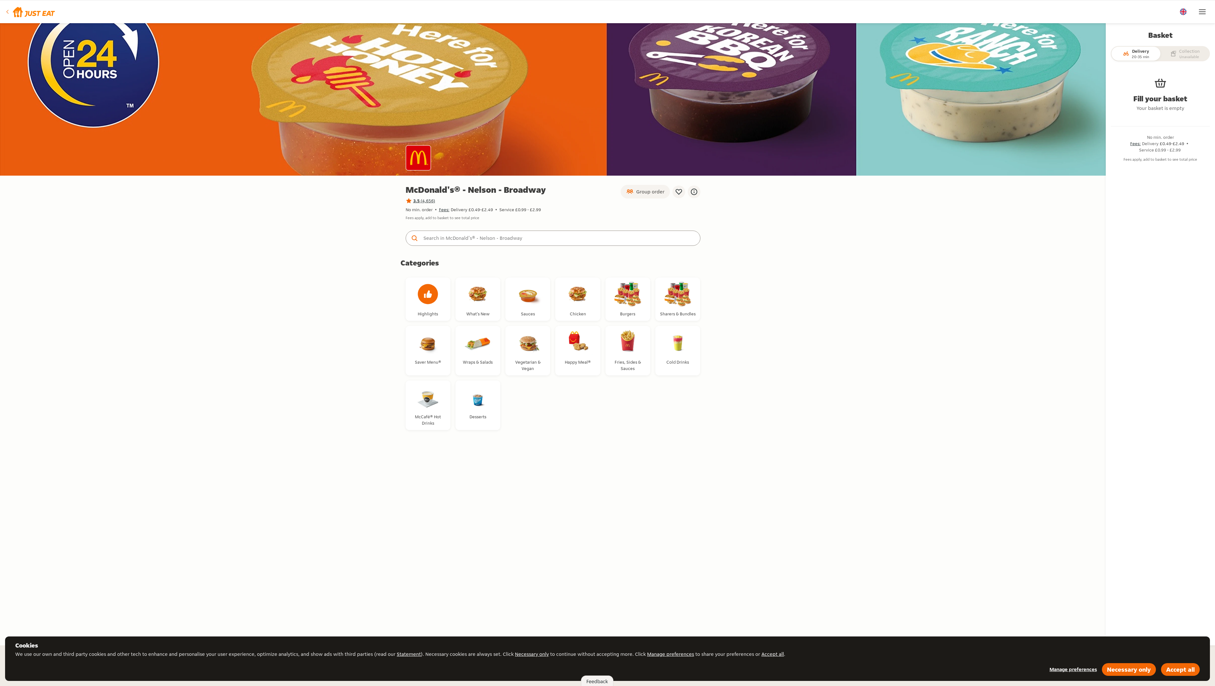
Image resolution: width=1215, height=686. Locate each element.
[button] (30, 12)
